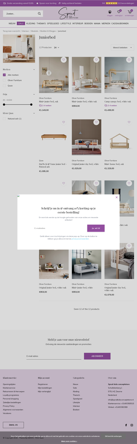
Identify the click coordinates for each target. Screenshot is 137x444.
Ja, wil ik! (96, 228)
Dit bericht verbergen (113, 436)
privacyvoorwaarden (80, 239)
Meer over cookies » (69, 441)
